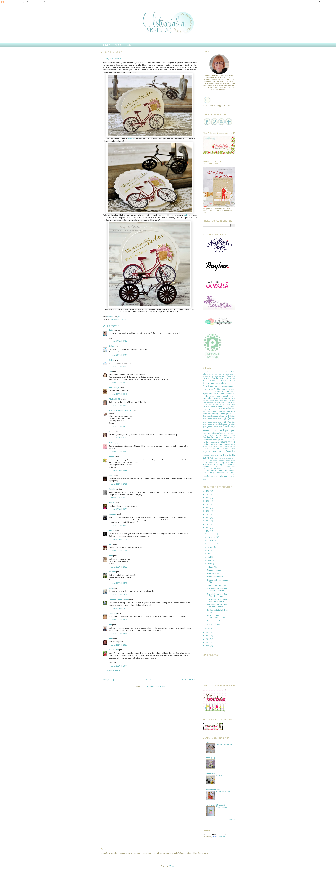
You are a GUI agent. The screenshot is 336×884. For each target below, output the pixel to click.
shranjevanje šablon (225, 458)
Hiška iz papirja (115, 443)
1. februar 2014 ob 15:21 (118, 426)
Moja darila (210, 773)
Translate (221, 837)
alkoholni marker (224, 374)
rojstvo (219, 455)
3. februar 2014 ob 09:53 (118, 608)
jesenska (232, 407)
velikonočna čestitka (226, 471)
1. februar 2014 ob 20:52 (118, 525)
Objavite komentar (113, 671)
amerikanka (206, 376)
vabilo (209, 469)
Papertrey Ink (224, 437)
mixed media (224, 428)
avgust (211, 547)
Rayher (216, 448)
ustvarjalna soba (229, 466)
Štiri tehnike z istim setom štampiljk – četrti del (217, 590)
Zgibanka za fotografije (224, 744)
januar (210, 628)
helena (111, 475)
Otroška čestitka (210, 437)
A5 (207, 372)
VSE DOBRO (114, 650)
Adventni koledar (214, 372)
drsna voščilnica (208, 402)
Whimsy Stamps (209, 477)
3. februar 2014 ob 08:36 (118, 594)
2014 (208, 531)
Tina (225, 464)
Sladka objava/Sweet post (217, 585)
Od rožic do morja (222, 807)
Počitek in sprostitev (223, 791)
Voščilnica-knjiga (218, 475)
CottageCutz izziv (220, 387)
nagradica (214, 431)
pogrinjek (227, 440)
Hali (110, 625)
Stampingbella (213, 460)
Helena (111, 530)
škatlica (205, 462)
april (210, 560)
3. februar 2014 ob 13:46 (118, 634)
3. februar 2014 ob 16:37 (118, 645)
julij (209, 550)
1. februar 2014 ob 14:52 (118, 405)
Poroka (232, 446)
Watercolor (231, 475)
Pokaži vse (232, 819)
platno (220, 440)
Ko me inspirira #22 (214, 621)
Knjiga (205, 409)
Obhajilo (226, 433)
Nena (111, 638)
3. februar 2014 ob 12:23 (118, 620)
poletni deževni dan (223, 760)
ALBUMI (118, 45)
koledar (205, 411)
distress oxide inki (220, 400)
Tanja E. (112, 489)
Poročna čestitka (227, 442)
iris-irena (112, 572)
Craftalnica (231, 387)
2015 (208, 528)
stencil (228, 460)
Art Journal (214, 376)
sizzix (205, 461)
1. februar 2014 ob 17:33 (118, 498)
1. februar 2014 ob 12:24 (118, 341)
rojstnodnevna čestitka (118, 320)
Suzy (111, 544)
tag (221, 465)
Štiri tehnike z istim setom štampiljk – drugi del (217, 600)
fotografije (220, 402)
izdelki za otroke (217, 407)
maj (209, 557)
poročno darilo (212, 446)
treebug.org (210, 758)
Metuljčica (113, 613)
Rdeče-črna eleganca (215, 577)
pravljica (206, 448)
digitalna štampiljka (208, 400)
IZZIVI (129, 45)
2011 (208, 639)
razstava (226, 448)
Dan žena (215, 396)
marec (210, 564)
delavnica (231, 398)
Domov (149, 679)
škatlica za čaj (213, 462)
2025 (208, 494)
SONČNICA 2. (221, 776)
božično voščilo (228, 380)
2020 (208, 511)
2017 (208, 521)
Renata (111, 503)
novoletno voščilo (209, 433)
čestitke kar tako (217, 394)
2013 (208, 632)
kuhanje (210, 411)
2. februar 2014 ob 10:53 (118, 567)
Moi (185, 215)
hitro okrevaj (216, 404)
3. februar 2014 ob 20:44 (118, 666)
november (212, 537)
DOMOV (106, 45)
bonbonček (213, 380)
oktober (211, 540)
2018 (208, 518)
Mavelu (206, 428)
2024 (208, 498)
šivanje (233, 460)
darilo (209, 398)
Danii (111, 556)
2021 (208, 508)
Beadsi (215, 378)
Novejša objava (110, 679)
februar (211, 567)
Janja (111, 588)
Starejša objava (189, 679)
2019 (208, 514)
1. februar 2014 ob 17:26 (118, 484)
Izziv (226, 406)
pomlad (233, 440)
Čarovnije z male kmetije (119, 599)
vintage (211, 473)
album (205, 374)
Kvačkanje (217, 411)
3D (204, 372)
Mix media (214, 428)
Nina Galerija (114, 388)
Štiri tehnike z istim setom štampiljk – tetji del (217, 595)
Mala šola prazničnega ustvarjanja (219, 412)
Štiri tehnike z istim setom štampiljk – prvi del (217, 606)
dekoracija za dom (219, 398)
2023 (208, 501)
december (212, 534)
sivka (233, 458)
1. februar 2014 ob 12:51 (118, 355)
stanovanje (222, 460)
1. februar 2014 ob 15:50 (118, 452)
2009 (208, 646)
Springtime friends (214, 570)
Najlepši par (227, 430)
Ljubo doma (225, 411)
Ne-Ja (111, 330)
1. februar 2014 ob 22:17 (118, 539)
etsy (215, 402)
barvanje (222, 376)
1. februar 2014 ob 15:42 (118, 438)
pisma (215, 440)
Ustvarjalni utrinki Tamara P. (120, 410)
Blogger (172, 866)
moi (110, 371)
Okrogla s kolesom (214, 624)
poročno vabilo (223, 446)
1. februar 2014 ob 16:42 (118, 470)
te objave (131, 139)
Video (205, 473)
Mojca (111, 431)
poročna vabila (209, 444)
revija (233, 448)
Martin (233, 426)
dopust (233, 400)
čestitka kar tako (222, 389)
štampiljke (221, 463)
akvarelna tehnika (228, 372)
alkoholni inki (213, 374)
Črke (210, 396)
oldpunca (112, 514)
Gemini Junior (230, 402)
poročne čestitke (223, 444)
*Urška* (111, 346)
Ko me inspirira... (227, 409)
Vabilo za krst (216, 469)
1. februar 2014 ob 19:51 (118, 509)
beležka (222, 378)
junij (209, 554)
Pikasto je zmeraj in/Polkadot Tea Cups (216, 616)
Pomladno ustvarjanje (211, 442)
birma (229, 378)
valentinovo (211, 471)
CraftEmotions (208, 389)
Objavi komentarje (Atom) (155, 686)
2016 (208, 524)
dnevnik (228, 400)
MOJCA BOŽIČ (114, 399)
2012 (208, 636)
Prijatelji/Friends (213, 573)
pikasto (232, 437)
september (212, 544)
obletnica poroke (214, 435)
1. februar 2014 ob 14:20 (118, 383)
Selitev (216, 458)
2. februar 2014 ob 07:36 (118, 551)
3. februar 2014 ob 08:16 (118, 583)
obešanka (220, 433)
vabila (205, 469)
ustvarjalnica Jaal (213, 789)
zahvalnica (224, 477)
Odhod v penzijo (229, 435)
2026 (208, 491)
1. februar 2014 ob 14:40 (118, 394)
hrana (224, 404)
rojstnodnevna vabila (209, 455)
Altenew (232, 374)
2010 (208, 642)
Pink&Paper (207, 440)
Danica (111, 457)
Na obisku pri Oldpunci (215, 805)
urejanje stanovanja (216, 466)
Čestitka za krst (220, 391)
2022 (208, 504)
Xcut (217, 477)
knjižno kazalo (213, 409)
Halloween (207, 404)
